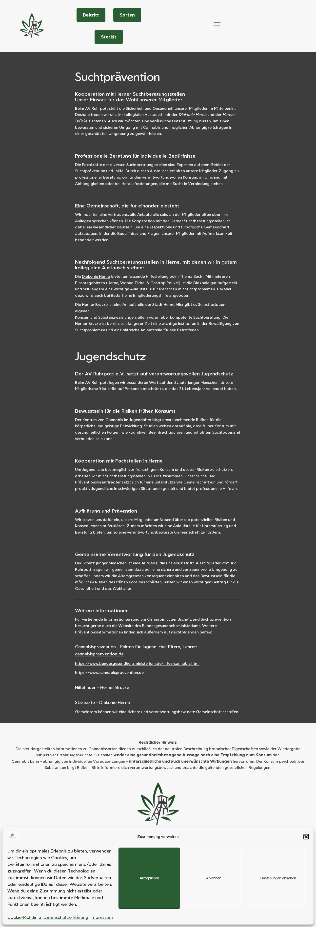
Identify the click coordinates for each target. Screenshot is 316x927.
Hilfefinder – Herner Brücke (102, 687)
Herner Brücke (95, 304)
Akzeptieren (149, 878)
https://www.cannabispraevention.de (109, 672)
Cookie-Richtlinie (24, 917)
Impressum (102, 917)
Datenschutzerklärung (65, 917)
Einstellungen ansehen (278, 878)
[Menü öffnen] (217, 26)
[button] (306, 836)
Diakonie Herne (96, 276)
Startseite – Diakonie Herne (102, 702)
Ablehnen (213, 878)
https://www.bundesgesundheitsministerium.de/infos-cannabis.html (137, 663)
